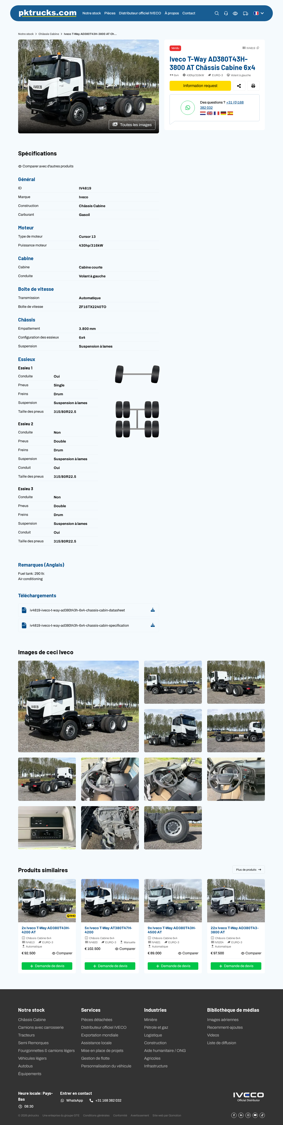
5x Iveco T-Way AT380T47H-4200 (108, 930)
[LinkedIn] (241, 1115)
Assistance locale (96, 1043)
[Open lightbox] (78, 707)
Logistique (153, 1035)
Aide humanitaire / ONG (165, 1050)
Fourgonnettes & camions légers (46, 1050)
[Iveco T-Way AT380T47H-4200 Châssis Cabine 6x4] (110, 900)
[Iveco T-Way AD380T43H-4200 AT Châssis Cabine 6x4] (47, 900)
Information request (200, 86)
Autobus (25, 1066)
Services (90, 1009)
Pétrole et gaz (156, 1027)
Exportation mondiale (99, 1035)
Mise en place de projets (102, 1050)
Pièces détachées (96, 1020)
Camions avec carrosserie (41, 1027)
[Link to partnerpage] (248, 1096)
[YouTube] (255, 1115)
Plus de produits (246, 870)
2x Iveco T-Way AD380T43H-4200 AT (46, 930)
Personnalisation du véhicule (106, 1066)
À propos (172, 13)
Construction (155, 1043)
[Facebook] (234, 1115)
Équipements (29, 1074)
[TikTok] (262, 1115)
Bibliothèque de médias (233, 1009)
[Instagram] (248, 1115)
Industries (155, 1009)
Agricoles (152, 1058)
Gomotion (175, 1115)
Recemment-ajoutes (225, 1027)
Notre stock (91, 13)
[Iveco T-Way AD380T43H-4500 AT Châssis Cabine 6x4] (173, 900)
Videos (213, 1035)
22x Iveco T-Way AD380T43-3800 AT (234, 930)
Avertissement (140, 1115)
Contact (188, 13)
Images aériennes (223, 1020)
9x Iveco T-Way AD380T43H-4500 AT (172, 930)
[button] (217, 13)
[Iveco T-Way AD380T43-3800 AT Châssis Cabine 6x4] (236, 900)
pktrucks (47, 13)
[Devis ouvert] (245, 13)
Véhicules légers (32, 1058)
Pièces (109, 13)
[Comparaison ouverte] (235, 13)
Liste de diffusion (221, 1043)
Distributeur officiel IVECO (140, 13)
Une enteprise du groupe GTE (61, 1115)
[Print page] (253, 86)
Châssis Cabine (48, 34)
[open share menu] (239, 86)
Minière (150, 1020)
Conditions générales (96, 1115)
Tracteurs (26, 1035)
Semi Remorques (33, 1043)
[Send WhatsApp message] (188, 108)
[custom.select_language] (258, 13)
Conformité (120, 1115)
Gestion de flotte (95, 1058)
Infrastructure (156, 1066)
